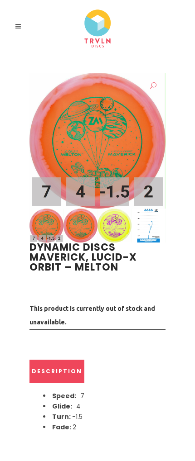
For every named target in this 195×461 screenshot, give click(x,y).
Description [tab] (57, 371)
